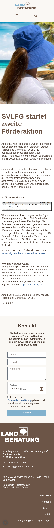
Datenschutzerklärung (19, 400)
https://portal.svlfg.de (31, 284)
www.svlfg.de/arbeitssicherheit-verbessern (24, 253)
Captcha (13, 385)
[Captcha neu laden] (41, 389)
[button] (17, 15)
